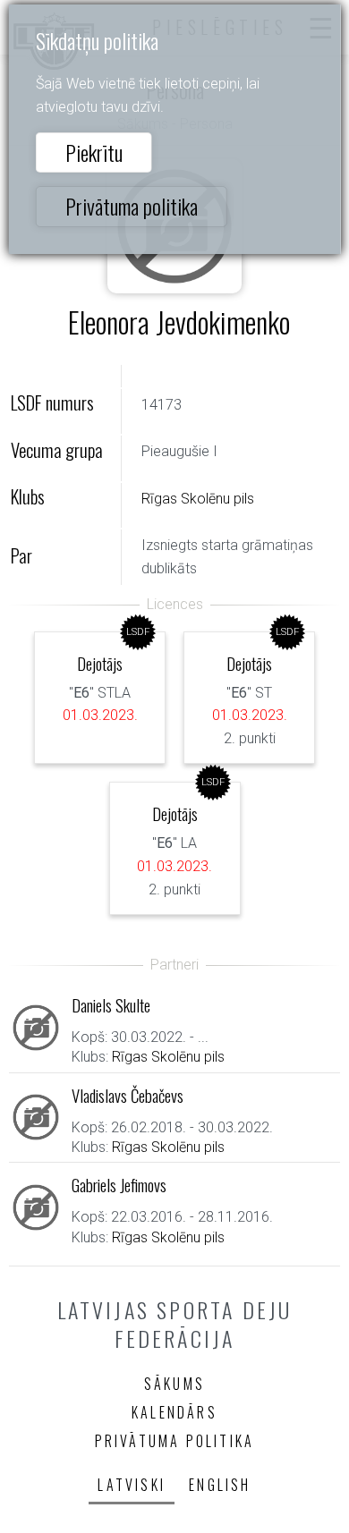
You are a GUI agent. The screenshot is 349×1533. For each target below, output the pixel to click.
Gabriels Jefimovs (119, 1185)
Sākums (174, 1383)
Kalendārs (174, 1412)
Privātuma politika (131, 206)
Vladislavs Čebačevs (127, 1095)
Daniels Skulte (111, 1005)
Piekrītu (94, 152)
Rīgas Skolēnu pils (197, 498)
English (220, 1484)
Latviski (132, 1484)
